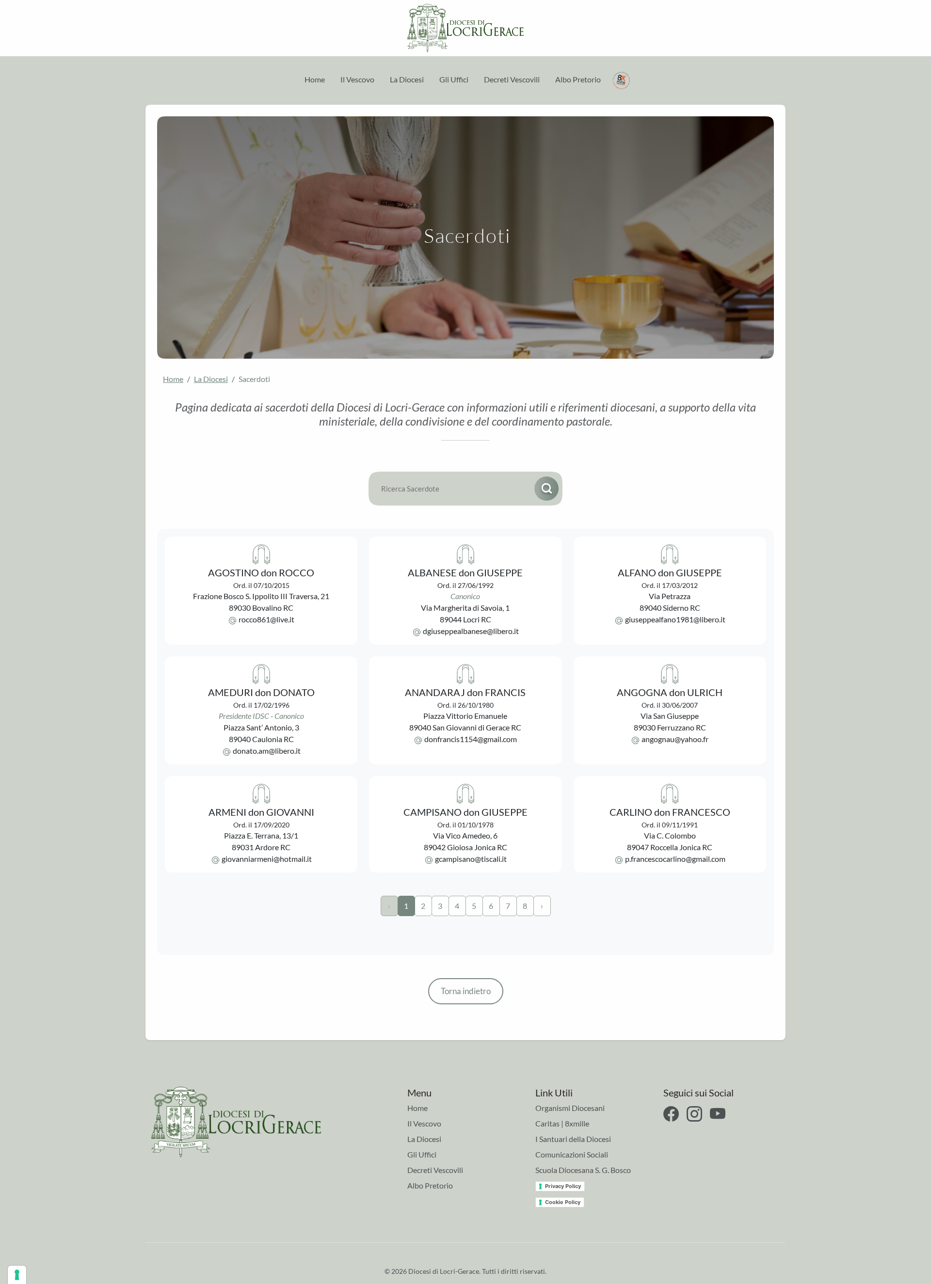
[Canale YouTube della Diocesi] (717, 1113)
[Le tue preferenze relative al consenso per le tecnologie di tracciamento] (17, 1275)
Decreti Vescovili (512, 79)
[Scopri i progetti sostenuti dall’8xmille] (621, 79)
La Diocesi (407, 79)
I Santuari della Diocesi (573, 1138)
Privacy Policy (563, 1186)
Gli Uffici (453, 79)
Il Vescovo (357, 79)
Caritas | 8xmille (562, 1123)
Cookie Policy (562, 1202)
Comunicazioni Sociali (571, 1154)
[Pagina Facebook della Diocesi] (671, 1113)
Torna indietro (466, 991)
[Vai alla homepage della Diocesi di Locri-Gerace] (465, 28)
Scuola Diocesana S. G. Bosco (583, 1169)
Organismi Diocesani (570, 1107)
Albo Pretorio (578, 79)
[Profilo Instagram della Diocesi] (694, 1113)
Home (315, 79)
